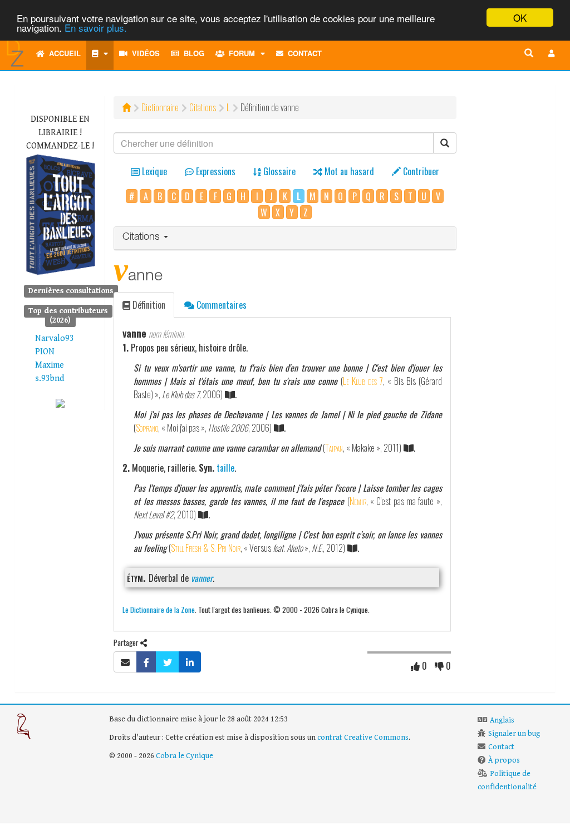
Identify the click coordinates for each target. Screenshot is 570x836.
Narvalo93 (54, 338)
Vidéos (143, 53)
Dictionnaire (160, 107)
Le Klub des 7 (363, 381)
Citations (202, 107)
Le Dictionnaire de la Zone (158, 609)
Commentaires (220, 304)
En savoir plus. (96, 27)
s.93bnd (49, 378)
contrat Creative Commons (363, 737)
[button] (552, 53)
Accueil (63, 53)
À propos (504, 760)
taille (225, 467)
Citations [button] (142, 238)
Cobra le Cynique (184, 755)
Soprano (147, 427)
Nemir (358, 501)
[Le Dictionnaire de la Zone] (60, 403)
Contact (302, 53)
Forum (239, 53)
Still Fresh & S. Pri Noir (205, 548)
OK (520, 17)
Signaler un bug (514, 733)
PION (45, 352)
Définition (147, 304)
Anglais (502, 720)
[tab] (284, 238)
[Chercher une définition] (529, 53)
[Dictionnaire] (100, 53)
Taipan (334, 447)
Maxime (49, 365)
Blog (191, 53)
